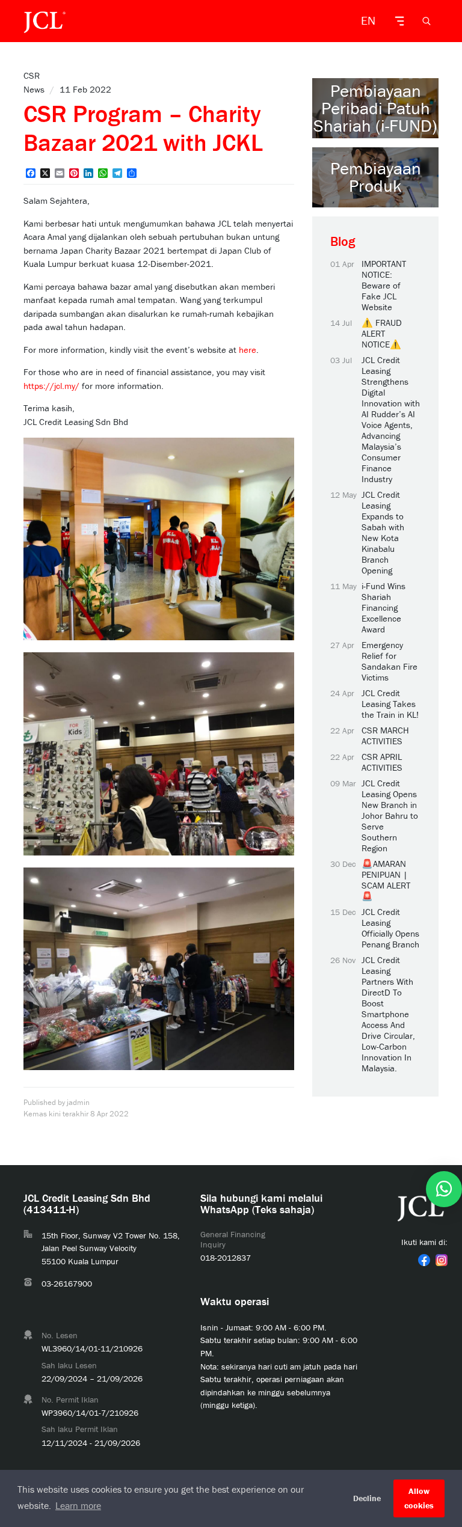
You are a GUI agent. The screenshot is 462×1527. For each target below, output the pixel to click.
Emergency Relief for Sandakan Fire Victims (389, 661)
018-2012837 (225, 1257)
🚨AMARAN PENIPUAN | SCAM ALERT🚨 (386, 880)
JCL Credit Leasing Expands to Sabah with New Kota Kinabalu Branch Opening (383, 532)
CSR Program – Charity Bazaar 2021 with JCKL (143, 128)
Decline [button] (367, 1498)
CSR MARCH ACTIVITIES (385, 736)
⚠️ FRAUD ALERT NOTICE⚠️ (382, 333)
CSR (31, 75)
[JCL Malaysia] (44, 21)
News (34, 89)
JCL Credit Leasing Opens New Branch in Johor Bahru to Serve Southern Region (390, 816)
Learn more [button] (78, 1505)
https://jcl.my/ (51, 385)
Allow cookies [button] (419, 1498)
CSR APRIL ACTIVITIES (382, 762)
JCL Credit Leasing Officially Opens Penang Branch (390, 928)
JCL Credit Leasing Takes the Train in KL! (390, 704)
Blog (342, 241)
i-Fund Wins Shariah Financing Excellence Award (383, 608)
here (247, 349)
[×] (444, 1189)
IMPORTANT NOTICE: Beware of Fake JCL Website (384, 286)
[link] (424, 1260)
